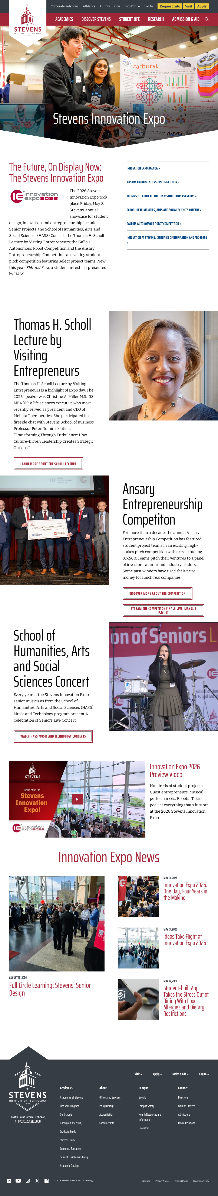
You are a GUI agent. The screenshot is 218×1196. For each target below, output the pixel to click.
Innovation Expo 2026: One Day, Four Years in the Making (185, 891)
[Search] (207, 19)
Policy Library (106, 1106)
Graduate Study (68, 1131)
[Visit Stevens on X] (37, 1180)
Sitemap (146, 1181)
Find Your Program (69, 1106)
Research (156, 19)
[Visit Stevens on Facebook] (46, 1180)
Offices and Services (109, 1097)
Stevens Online (68, 1140)
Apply (202, 6)
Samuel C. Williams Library (74, 1157)
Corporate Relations (65, 6)
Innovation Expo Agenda (142, 168)
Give (117, 6)
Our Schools (66, 1114)
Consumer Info (106, 1123)
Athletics (89, 6)
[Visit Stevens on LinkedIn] (9, 1180)
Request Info (170, 6)
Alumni (105, 6)
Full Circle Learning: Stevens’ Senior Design (50, 989)
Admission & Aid (185, 19)
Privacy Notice (162, 1181)
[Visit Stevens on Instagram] (27, 1180)
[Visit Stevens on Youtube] (18, 1180)
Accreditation (106, 1114)
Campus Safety (146, 1106)
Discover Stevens (96, 19)
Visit (188, 6)
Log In (148, 6)
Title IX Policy (181, 1181)
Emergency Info (201, 1181)
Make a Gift (179, 1074)
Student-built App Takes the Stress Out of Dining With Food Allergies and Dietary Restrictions (186, 1001)
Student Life (129, 19)
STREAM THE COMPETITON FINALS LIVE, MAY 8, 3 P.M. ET (163, 610)
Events (142, 1097)
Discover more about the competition (157, 593)
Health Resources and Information (150, 1117)
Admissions (184, 1114)
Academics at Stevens (71, 1097)
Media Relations (186, 1123)
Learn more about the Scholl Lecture (48, 464)
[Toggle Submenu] (139, 6)
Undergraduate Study (71, 1123)
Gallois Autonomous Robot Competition (153, 224)
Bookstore (144, 1128)
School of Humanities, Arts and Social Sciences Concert (163, 210)
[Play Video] (77, 799)
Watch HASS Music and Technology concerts (53, 736)
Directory (183, 1097)
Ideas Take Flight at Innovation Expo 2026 (185, 939)
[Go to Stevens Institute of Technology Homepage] (27, 1085)
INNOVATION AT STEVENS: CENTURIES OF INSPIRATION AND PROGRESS (167, 238)
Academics (64, 19)
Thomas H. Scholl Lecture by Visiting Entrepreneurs (160, 196)
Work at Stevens (186, 1106)
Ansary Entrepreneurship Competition (152, 182)
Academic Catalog (69, 1165)
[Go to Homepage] (27, 24)
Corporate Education (70, 1148)
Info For (130, 6)
